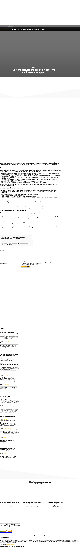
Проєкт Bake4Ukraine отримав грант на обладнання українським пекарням (9, 440)
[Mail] (74, 30)
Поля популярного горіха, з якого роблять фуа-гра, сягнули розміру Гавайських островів (13, 238)
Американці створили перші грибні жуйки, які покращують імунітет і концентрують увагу (9, 431)
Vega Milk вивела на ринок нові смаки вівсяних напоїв (32, 503)
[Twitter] (41, 79)
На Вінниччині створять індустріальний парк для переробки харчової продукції (9, 398)
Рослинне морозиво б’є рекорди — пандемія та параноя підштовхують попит (9, 344)
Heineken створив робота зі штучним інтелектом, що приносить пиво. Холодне (9, 456)
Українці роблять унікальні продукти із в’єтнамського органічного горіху (15, 244)
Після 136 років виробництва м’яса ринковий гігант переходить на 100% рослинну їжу (9, 334)
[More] (53, 79)
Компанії (1, 405)
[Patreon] (76, 30)
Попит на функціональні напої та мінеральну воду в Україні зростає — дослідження (9, 387)
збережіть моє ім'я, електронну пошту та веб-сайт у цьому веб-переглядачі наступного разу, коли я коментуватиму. (52, 263)
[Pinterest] (45, 79)
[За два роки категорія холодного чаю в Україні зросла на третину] (10, 494)
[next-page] (40, 529)
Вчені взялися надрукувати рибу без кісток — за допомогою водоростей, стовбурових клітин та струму (9, 366)
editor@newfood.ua (10, 544)
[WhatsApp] (49, 79)
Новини (33, 67)
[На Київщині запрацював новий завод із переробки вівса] (10, 514)
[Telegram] (7, 550)
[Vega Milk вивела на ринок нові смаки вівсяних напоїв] (32, 494)
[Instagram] (73, 30)
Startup (1, 419)
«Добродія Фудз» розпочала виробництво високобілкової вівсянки (55, 503)
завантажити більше (3, 372)
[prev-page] (39, 529)
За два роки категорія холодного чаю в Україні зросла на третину (10, 503)
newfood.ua (6, 555)
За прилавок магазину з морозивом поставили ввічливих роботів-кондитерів (9, 355)
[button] (78, 29)
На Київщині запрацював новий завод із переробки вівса (10, 523)
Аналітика (2, 384)
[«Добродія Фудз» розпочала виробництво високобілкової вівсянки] (55, 494)
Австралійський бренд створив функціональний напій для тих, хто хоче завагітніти (9, 422)
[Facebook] (71, 30)
